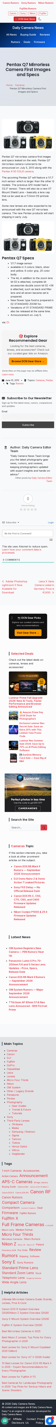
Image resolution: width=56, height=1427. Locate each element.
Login (50, 522)
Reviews (45, 34)
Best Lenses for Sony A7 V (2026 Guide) (26, 1357)
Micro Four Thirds (17, 1080)
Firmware (39, 42)
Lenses (11, 1076)
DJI (9, 1057)
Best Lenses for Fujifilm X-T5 (19, 1376)
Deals (27, 42)
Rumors (15, 42)
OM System (14, 1087)
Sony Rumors (28, 3)
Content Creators (28, 1208)
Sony (23, 13)
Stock (38, 1273)
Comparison (11, 1207)
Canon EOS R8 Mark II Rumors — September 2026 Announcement (27, 870)
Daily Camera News (28, 28)
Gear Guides (19, 1105)
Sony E (8, 1261)
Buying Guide (28, 34)
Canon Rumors (11, 3)
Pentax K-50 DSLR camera (17, 171)
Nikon (32, 13)
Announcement (33, 1175)
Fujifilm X (10, 1218)
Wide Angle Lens (14, 1282)
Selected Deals (22, 653)
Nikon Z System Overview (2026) (29, 1312)
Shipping (23, 1256)
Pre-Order (23, 1250)
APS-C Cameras (17, 1181)
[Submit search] (44, 827)
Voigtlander (18, 1153)
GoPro (11, 1065)
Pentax (49, 380)
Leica (10, 1072)
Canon (13, 13)
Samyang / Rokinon (23, 1131)
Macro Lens (8, 1230)
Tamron (16, 1139)
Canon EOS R (8, 1192)
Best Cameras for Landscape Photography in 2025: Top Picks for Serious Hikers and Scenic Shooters (27, 1386)
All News (11, 34)
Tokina (16, 1142)
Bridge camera (41, 1182)
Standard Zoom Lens (18, 1273)
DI (8, 322)
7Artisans (17, 1124)
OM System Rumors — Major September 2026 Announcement (26, 993)
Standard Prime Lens (20, 1268)
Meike (15, 1128)
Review (35, 1250)
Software (35, 1256)
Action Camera (10, 1176)
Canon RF (40, 1191)
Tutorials (17, 1113)
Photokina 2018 (9, 1250)
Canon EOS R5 (22, 1192)
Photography (14, 1102)
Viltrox (15, 1150)
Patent (40, 1244)
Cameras (40, 380)
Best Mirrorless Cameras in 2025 (21, 1331)
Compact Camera (18, 1202)
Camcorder (22, 1187)
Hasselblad (13, 1069)
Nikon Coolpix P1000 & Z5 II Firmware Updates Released (30, 915)
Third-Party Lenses (18, 1120)
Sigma (15, 1135)
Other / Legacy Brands (20, 1091)
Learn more (7, 374)
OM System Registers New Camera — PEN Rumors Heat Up (26, 952)
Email (4, 411)
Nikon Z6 (21, 1245)
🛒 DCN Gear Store (25, 19)
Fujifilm (43, 13)
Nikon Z (9, 1244)
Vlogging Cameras (33, 1278)
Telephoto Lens (13, 1278)
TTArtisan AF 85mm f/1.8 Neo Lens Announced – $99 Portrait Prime (28, 1006)
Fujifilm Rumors (28, 8)
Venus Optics (19, 1146)
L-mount (49, 1225)
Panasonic (13, 1094)
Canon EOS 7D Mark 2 (39, 1187)
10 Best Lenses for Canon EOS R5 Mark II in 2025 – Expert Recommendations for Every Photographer (26, 1367)
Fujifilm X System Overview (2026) (22, 1325)
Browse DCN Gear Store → (28, 361)
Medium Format (24, 1229)
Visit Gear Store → (28, 632)
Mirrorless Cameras (12, 1239)
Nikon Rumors (46, 3)
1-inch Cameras (12, 1170)
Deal (39, 1207)
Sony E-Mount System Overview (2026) (25, 1318)
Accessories (31, 1170)
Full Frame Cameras (23, 1224)
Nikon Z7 (30, 1245)
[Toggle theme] (39, 19)
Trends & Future (21, 1109)
